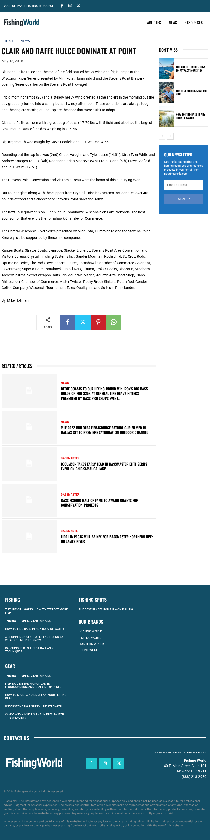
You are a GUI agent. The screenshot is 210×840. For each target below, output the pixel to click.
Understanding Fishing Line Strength (33, 706)
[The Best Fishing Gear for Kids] (166, 92)
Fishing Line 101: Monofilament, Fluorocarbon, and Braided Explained (33, 685)
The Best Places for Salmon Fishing (106, 609)
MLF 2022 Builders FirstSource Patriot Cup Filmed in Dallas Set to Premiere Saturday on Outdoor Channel (104, 430)
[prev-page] (162, 136)
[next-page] (170, 136)
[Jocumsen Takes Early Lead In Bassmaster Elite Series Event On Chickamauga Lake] (29, 463)
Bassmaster (70, 458)
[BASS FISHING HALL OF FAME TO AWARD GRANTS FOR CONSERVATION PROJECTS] (29, 500)
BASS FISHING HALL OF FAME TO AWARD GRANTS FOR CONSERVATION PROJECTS (99, 503)
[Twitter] (78, 5)
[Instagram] (70, 5)
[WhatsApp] (113, 322)
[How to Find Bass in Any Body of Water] (166, 116)
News (25, 41)
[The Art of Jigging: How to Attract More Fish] (166, 68)
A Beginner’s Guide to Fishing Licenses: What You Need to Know (34, 638)
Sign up (184, 199)
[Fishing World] (21, 22)
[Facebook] (62, 5)
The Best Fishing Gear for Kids (191, 92)
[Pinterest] (98, 322)
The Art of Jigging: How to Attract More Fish (190, 68)
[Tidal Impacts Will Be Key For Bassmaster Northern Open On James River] (29, 536)
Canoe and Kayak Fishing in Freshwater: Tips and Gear (35, 716)
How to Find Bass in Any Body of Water (190, 116)
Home (9, 41)
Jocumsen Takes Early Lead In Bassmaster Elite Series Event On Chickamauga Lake (104, 466)
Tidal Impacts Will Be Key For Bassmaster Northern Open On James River (107, 539)
